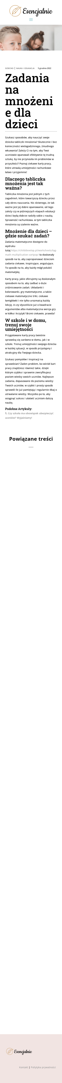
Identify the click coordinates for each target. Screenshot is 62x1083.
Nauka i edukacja (25, 68)
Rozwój (26, 503)
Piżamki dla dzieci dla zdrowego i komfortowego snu (29, 972)
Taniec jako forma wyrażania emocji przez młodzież (25, 494)
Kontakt (23, 1067)
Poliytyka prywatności (43, 1067)
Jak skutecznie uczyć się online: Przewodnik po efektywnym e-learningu (30, 785)
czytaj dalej (17, 530)
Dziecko (9, 68)
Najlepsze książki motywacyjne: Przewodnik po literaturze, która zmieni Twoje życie (27, 687)
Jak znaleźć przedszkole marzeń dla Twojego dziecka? (31, 880)
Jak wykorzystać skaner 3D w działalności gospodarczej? (25, 588)
